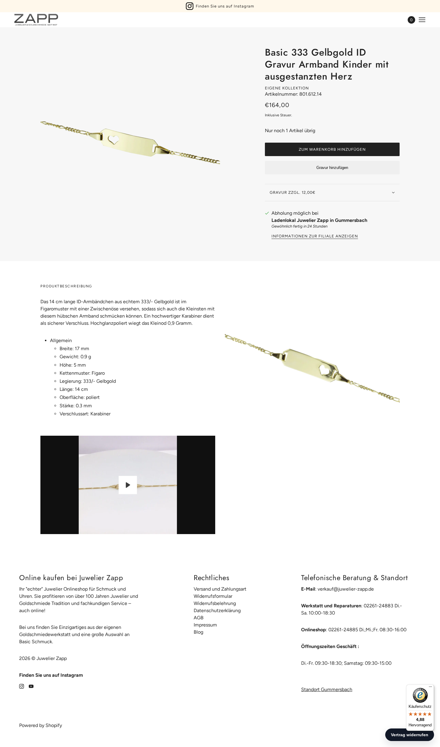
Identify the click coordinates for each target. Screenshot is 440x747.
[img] (21, 686)
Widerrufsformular (213, 596)
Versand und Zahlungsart (220, 589)
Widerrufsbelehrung (215, 603)
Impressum (205, 625)
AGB (199, 618)
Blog (198, 632)
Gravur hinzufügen (332, 167)
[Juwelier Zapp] (36, 19)
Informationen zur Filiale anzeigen (314, 236)
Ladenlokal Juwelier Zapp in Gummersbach (319, 220)
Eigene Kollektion (287, 88)
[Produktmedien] (312, 370)
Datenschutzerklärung (217, 610)
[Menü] (430, 688)
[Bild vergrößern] (130, 138)
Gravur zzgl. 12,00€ (292, 192)
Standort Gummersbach (326, 689)
